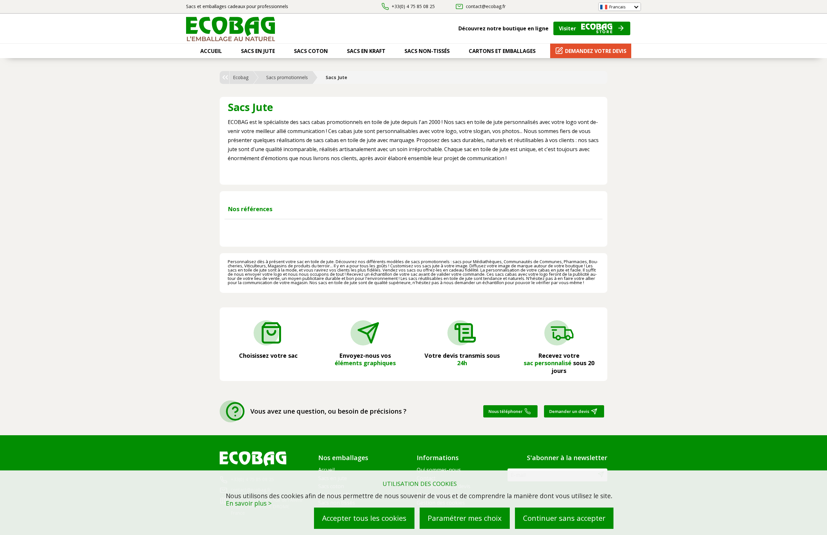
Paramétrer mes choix (465, 518)
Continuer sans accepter (564, 518)
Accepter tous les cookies (364, 518)
